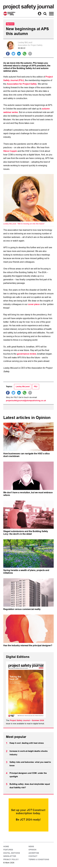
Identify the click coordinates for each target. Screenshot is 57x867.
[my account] (39, 13)
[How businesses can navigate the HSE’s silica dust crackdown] (28, 437)
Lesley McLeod (23, 386)
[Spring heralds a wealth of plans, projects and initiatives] (28, 553)
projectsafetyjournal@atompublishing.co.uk (26, 400)
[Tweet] (13, 53)
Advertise (33, 853)
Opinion (32, 850)
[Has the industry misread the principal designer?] (28, 629)
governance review (26, 354)
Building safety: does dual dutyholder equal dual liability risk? (30, 786)
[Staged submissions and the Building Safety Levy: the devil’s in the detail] (28, 515)
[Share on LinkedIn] (19, 53)
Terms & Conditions (38, 859)
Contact (32, 856)
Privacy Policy (11, 859)
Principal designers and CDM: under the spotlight (28, 775)
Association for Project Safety (22, 84)
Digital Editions (11, 853)
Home (6, 846)
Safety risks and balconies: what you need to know (30, 764)
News (31, 846)
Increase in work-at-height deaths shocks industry (29, 753)
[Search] (45, 13)
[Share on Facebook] (8, 53)
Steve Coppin (10, 151)
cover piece (34, 304)
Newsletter (9, 856)
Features (8, 850)
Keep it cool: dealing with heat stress (27, 743)
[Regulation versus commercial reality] (28, 592)
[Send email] (30, 53)
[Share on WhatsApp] (24, 53)
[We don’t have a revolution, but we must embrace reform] (28, 476)
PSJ (35, 386)
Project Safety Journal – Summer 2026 (27, 720)
